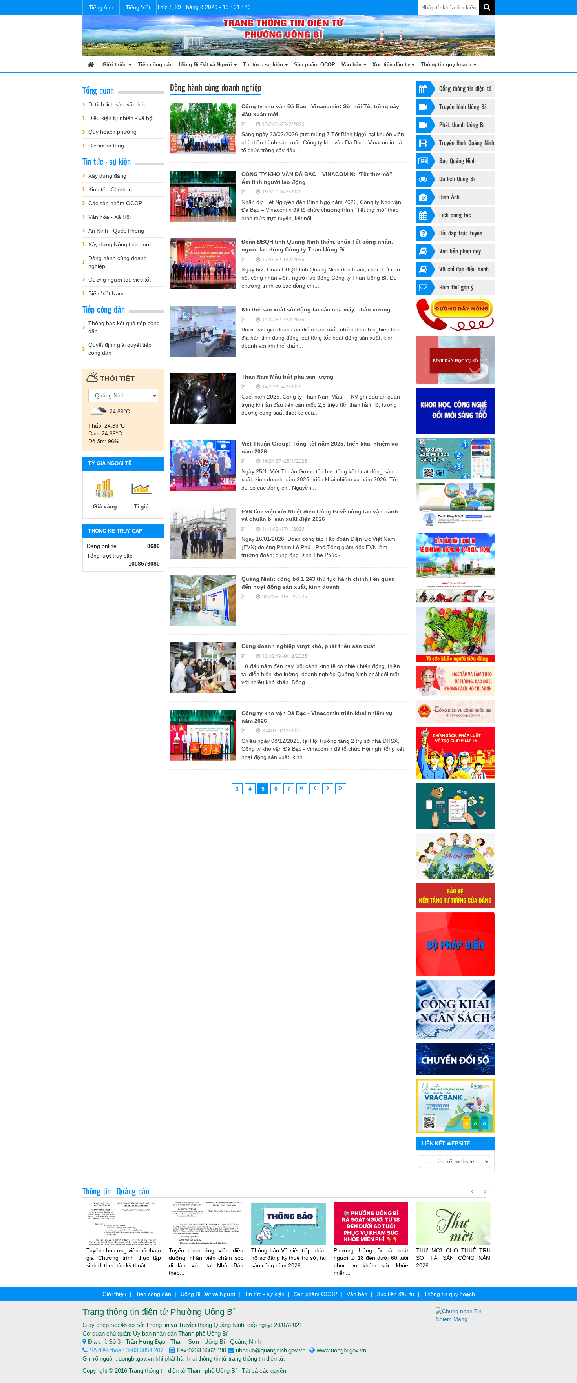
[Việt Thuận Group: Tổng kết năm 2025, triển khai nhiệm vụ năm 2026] (203, 465)
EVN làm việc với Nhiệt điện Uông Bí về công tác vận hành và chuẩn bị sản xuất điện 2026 (319, 515)
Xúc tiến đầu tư (391, 64)
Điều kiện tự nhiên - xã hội (120, 118)
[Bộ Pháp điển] (455, 944)
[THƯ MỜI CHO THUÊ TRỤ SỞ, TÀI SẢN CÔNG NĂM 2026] (453, 1227)
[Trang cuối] (340, 788)
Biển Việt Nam (106, 293)
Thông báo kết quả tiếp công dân (124, 327)
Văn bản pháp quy (460, 250)
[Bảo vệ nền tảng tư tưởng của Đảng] (455, 895)
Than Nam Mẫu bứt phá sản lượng (287, 376)
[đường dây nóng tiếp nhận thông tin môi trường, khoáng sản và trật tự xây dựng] (455, 315)
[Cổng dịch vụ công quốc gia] (455, 711)
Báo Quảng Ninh (457, 160)
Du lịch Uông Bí (457, 178)
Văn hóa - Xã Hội (109, 217)
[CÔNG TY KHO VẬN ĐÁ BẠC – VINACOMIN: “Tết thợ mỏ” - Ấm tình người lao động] (203, 196)
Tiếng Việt (138, 7)
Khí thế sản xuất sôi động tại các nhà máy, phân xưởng (316, 309)
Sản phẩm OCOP (314, 64)
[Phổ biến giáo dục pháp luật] (455, 753)
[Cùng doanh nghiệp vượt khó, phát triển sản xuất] (203, 667)
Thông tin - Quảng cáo (115, 1191)
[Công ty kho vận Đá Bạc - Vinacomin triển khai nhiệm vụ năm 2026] (203, 735)
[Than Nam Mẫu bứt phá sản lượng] (203, 398)
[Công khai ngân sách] (455, 1009)
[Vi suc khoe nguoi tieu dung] (455, 634)
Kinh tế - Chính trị (110, 189)
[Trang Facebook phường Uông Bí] (455, 506)
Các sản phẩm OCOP (115, 203)
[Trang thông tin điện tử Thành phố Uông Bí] (288, 35)
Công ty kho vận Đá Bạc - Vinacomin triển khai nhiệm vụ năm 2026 (317, 717)
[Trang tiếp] (327, 788)
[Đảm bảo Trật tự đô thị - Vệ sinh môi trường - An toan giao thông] (455, 555)
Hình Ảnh (449, 196)
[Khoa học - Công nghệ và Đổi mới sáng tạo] (455, 411)
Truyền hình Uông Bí (462, 106)
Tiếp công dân (155, 64)
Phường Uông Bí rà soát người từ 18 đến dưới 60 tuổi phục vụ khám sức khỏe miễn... (371, 1261)
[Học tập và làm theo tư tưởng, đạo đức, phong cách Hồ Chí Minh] (455, 681)
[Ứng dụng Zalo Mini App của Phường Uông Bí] (455, 458)
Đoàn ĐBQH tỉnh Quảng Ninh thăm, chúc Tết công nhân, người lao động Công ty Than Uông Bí (317, 245)
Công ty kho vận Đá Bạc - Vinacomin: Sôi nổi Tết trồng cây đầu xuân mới (320, 110)
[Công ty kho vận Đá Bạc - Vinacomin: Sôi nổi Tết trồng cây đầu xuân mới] (203, 128)
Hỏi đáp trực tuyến (460, 232)
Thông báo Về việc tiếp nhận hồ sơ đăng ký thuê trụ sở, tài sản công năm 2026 (288, 1257)
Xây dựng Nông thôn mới (119, 244)
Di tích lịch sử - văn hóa (117, 104)
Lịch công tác (455, 214)
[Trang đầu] (301, 788)
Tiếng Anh (101, 7)
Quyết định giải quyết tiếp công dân (120, 349)
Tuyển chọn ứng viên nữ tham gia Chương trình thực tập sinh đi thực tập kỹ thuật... (123, 1257)
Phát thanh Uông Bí (461, 124)
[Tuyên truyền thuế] (455, 806)
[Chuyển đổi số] (455, 1059)
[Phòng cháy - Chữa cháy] (455, 592)
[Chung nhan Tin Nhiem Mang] (465, 1315)
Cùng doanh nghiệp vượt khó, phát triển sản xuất (308, 646)
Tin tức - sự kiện (263, 64)
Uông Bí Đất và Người (205, 64)
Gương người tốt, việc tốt (119, 280)
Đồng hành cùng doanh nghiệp (117, 262)
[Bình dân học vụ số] (455, 360)
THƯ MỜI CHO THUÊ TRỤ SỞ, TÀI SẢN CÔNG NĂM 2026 (453, 1257)
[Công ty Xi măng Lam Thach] (455, 1106)
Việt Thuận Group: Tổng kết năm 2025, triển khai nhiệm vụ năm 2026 (319, 447)
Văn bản (351, 64)
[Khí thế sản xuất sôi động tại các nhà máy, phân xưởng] (203, 331)
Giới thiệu (114, 64)
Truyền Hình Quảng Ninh (466, 142)
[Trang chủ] (90, 64)
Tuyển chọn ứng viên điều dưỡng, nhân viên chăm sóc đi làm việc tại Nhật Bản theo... (206, 1261)
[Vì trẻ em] (455, 856)
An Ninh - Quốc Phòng (116, 230)
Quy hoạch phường (112, 132)
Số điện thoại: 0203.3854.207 (126, 1350)
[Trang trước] (314, 788)
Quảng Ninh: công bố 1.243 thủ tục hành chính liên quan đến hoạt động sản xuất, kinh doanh (318, 583)
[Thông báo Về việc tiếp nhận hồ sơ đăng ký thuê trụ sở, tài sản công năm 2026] (288, 1223)
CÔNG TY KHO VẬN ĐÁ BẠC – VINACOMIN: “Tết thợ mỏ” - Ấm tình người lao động (318, 178)
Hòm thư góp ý (456, 286)
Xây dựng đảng (107, 176)
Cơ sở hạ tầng (106, 145)
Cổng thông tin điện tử (465, 88)
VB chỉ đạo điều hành (464, 268)
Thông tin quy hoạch (446, 64)
